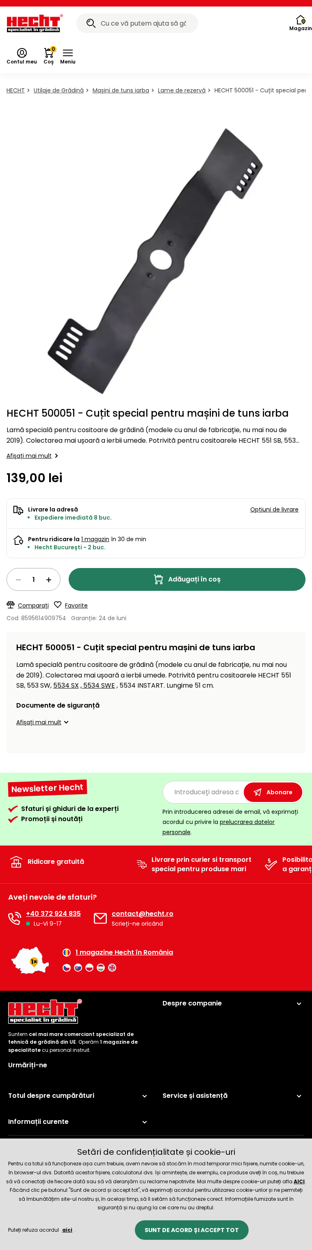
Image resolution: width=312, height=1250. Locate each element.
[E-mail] (100, 918)
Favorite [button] (76, 605)
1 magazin (95, 539)
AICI (299, 1181)
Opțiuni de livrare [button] (274, 509)
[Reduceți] (18, 580)
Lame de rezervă (182, 90)
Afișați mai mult (29, 456)
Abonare (279, 792)
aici (67, 1229)
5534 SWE (98, 685)
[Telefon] (14, 918)
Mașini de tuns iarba (121, 90)
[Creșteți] (49, 580)
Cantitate (33, 579)
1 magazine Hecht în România (124, 952)
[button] (68, 56)
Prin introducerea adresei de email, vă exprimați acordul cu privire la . (230, 822)
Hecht (15, 90)
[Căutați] (91, 24)
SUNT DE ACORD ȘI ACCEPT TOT (192, 1230)
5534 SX (66, 685)
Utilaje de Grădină (59, 90)
